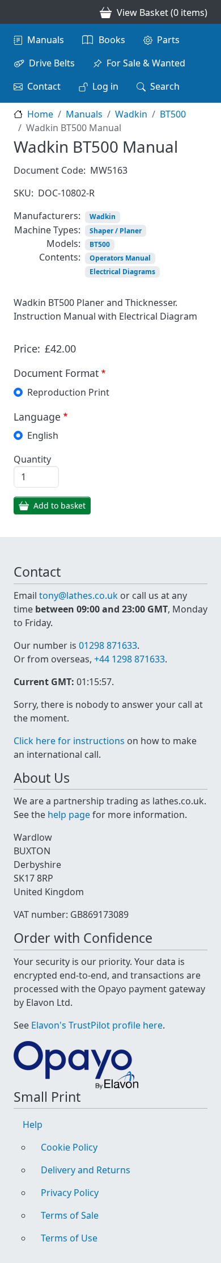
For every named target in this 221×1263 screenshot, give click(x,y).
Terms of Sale (70, 1215)
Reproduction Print (68, 392)
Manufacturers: (47, 215)
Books (112, 39)
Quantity (32, 459)
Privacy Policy (70, 1192)
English (42, 435)
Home (40, 114)
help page (69, 814)
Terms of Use (69, 1238)
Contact (44, 86)
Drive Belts (52, 63)
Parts (168, 39)
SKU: (23, 193)
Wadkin (131, 114)
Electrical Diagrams (122, 271)
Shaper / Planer (116, 231)
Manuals (45, 39)
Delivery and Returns (85, 1170)
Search (165, 86)
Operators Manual (120, 258)
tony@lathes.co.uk (78, 595)
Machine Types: (47, 230)
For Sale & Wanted (146, 63)
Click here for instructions (69, 741)
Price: (27, 348)
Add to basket (59, 505)
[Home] (18, 12)
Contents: (59, 257)
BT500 (173, 114)
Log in (105, 86)
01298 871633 (108, 645)
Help (32, 1124)
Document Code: (50, 170)
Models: (63, 243)
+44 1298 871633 (129, 659)
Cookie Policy (69, 1147)
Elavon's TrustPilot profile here (97, 1025)
